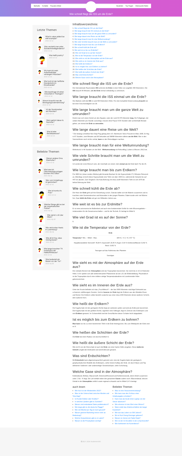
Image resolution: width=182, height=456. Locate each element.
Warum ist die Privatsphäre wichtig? (88, 421)
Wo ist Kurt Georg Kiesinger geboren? (129, 415)
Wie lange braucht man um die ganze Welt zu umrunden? (95, 34)
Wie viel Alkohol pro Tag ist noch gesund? (90, 410)
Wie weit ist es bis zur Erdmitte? (86, 50)
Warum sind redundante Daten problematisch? (92, 404)
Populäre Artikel (55, 6)
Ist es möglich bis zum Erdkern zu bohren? (91, 66)
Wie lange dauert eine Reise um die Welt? (89, 36)
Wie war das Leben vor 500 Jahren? (128, 412)
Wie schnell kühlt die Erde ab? (85, 47)
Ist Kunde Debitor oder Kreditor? (86, 399)
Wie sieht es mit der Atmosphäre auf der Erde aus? (94, 58)
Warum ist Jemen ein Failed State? (128, 418)
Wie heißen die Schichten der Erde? (88, 69)
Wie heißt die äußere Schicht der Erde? (89, 72)
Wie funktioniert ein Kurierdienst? (127, 423)
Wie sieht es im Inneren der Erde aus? (89, 61)
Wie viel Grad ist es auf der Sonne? (88, 53)
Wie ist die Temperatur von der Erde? (88, 55)
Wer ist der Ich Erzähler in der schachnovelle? (132, 421)
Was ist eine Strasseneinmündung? (128, 390)
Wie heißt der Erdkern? (83, 64)
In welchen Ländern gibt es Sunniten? (88, 401)
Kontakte (45, 6)
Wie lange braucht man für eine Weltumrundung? (92, 39)
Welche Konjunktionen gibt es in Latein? (89, 418)
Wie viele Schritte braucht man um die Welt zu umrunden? (95, 42)
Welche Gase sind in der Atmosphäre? (89, 77)
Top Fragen (129, 6)
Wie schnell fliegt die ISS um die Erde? (88, 28)
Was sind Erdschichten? (84, 75)
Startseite (37, 6)
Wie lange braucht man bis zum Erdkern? (89, 45)
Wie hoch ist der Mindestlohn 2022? (88, 390)
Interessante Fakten (141, 6)
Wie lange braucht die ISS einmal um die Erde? (91, 31)
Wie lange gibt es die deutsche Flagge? (89, 407)
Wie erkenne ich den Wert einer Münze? (129, 404)
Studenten (119, 6)
